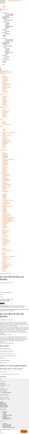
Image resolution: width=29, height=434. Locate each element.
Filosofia (4, 97)
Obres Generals (6, 174)
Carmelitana (5, 160)
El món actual (6, 203)
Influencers (5, 114)
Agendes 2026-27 (6, 17)
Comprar (2, 303)
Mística (4, 171)
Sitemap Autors (3, 404)
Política (4, 102)
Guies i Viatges (6, 213)
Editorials (5, 149)
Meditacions (5, 170)
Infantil (4, 113)
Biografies (5, 96)
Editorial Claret (6, 417)
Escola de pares (6, 111)
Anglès (4, 130)
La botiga (7, 23)
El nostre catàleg (4, 70)
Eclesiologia (5, 79)
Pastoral (4, 85)
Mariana (4, 169)
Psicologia (5, 103)
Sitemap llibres (3, 403)
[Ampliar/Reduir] (0, 432)
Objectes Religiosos (7, 84)
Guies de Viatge (6, 140)
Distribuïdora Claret (7, 418)
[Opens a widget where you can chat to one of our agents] (24, 431)
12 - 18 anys (5, 235)
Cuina (4, 136)
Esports (4, 138)
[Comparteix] (3, 432)
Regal (4, 146)
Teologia (4, 90)
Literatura (5, 100)
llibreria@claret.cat (7, 392)
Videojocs (5, 117)
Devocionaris (5, 164)
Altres (1, 126)
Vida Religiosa (6, 180)
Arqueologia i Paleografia (8, 200)
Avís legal (5, 423)
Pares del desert (6, 175)
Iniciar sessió (2, 3)
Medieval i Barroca (7, 214)
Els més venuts (6, 16)
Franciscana (5, 166)
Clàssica (4, 212)
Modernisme (5, 216)
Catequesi (5, 77)
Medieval (5, 207)
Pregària (4, 176)
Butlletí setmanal (8, 26)
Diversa (4, 165)
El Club (7, 25)
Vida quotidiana (6, 179)
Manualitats (5, 142)
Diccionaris (5, 137)
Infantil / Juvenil (3, 107)
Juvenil (4, 115)
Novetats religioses (9, 13)
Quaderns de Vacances (7, 124)
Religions (5, 88)
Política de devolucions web (9, 427)
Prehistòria (5, 209)
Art (3, 131)
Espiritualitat (2, 73)
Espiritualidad (7, 273)
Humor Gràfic (6, 112)
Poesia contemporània (7, 219)
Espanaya (5, 205)
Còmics (4, 238)
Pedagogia (5, 101)
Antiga (4, 198)
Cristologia (5, 78)
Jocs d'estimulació (6, 241)
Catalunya (5, 201)
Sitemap (1, 401)
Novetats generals (9, 15)
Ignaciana (5, 168)
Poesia (4, 145)
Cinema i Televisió (7, 135)
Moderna (5, 208)
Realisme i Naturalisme (8, 221)
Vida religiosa (6, 91)
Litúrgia (4, 81)
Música (4, 123)
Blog (6, 28)
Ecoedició (7, 31)
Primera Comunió (6, 86)
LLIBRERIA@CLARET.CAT (14, 0)
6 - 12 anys (5, 236)
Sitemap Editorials (4, 406)
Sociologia (5, 105)
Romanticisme (6, 222)
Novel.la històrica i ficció (8, 218)
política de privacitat (15, 374)
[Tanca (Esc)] (4, 432)
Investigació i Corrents (7, 206)
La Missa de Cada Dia (7, 415)
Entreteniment (6, 239)
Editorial (4, 29)
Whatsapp (7, 33)
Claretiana (5, 162)
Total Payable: (3, 300)
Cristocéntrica (6, 163)
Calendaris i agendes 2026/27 (9, 132)
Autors (1, 149)
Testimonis (5, 178)
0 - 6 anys (5, 234)
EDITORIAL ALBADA (9, 353)
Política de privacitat (7, 424)
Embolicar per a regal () (6, 299)
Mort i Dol (5, 83)
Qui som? (7, 22)
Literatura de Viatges (7, 141)
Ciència (4, 133)
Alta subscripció (8, 20)
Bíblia (4, 75)
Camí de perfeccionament (8, 159)
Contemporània (6, 202)
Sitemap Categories (4, 405)
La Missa (5, 18)
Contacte (4, 32)
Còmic (4, 109)
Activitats (7, 27)
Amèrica (4, 197)
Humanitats (2, 94)
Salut (4, 147)
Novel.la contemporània (8, 217)
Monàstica (5, 173)
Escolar (1, 119)
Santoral (4, 89)
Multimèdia (5, 143)
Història (4, 98)
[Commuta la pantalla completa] (1, 432)
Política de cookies (7, 426)
